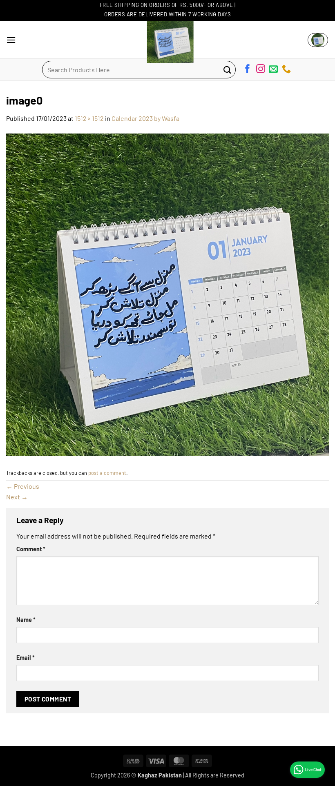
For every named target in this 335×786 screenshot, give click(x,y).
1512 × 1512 (89, 118)
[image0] (167, 294)
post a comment (107, 473)
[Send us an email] (273, 70)
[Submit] (227, 70)
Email (25, 657)
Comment (30, 549)
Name (26, 619)
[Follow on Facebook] (247, 70)
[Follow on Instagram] (260, 70)
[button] (11, 40)
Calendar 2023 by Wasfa (145, 118)
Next (17, 497)
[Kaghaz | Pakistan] (167, 39)
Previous (22, 486)
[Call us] (286, 70)
